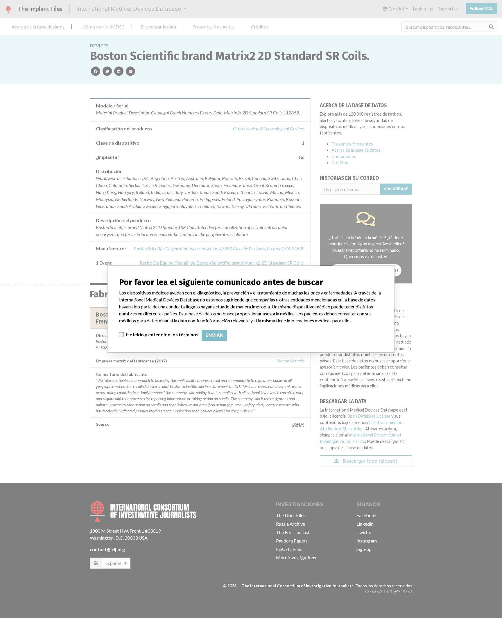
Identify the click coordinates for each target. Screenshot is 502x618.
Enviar (214, 335)
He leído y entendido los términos (162, 334)
